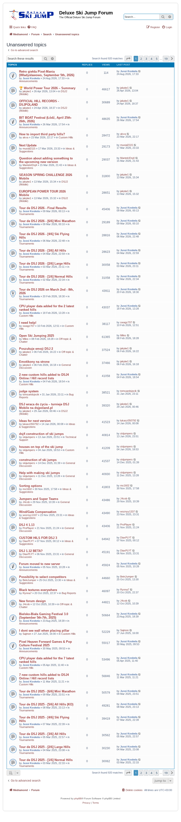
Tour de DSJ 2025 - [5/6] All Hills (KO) (46, 704)
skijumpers (29, 437)
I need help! (27, 322)
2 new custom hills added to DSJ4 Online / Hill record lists (44, 376)
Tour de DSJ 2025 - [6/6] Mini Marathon (47, 691)
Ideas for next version (35, 421)
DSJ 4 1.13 (26, 525)
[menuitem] (32, 27)
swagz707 (28, 325)
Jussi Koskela (31, 78)
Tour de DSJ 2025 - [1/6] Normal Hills (46, 760)
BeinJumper (29, 580)
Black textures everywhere (38, 590)
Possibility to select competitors (42, 577)
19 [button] (166, 59)
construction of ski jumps (38, 460)
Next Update (28, 145)
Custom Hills (66, 137)
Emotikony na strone (34, 361)
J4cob (26, 502)
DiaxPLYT (28, 541)
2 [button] (141, 59)
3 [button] (146, 59)
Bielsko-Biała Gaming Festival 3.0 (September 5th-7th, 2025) (43, 615)
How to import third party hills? (42, 134)
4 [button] (151, 59)
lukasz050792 (31, 424)
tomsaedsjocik (31, 394)
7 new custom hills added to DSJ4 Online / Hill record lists (44, 676)
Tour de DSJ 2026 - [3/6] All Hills (42, 250)
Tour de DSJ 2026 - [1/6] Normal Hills (46, 276)
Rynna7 (27, 593)
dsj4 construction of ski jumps (41, 434)
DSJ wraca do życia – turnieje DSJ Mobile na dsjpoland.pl (44, 406)
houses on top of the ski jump (41, 447)
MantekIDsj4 (30, 165)
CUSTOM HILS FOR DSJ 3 (38, 538)
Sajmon (27, 633)
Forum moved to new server (39, 564)
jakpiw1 (27, 91)
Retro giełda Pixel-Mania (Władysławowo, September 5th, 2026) (46, 73)
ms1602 (27, 489)
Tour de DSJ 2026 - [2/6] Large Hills (44, 263)
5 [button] (156, 59)
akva (25, 137)
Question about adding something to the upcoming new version (46, 160)
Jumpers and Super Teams (38, 499)
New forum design (32, 601)
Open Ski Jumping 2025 (36, 335)
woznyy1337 (30, 515)
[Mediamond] (33, 14)
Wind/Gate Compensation (37, 512)
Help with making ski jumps (39, 473)
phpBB (78, 798)
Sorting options (30, 486)
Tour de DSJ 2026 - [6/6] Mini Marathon (47, 221)
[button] (128, 58)
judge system (29, 391)
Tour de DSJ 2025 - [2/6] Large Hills (44, 747)
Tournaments (26, 214)
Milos (26, 338)
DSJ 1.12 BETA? (31, 551)
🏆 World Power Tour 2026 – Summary (47, 88)
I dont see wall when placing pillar (44, 630)
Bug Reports (69, 593)
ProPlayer (28, 528)
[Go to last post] (139, 71)
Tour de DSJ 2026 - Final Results (42, 208)
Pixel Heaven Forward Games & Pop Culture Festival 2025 (45, 643)
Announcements (28, 81)
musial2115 (29, 148)
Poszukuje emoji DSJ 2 (36, 348)
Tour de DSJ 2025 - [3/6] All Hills (42, 734)
